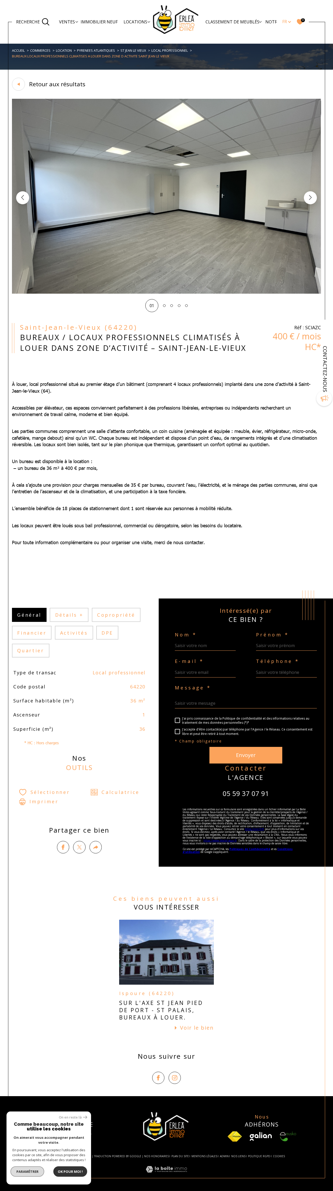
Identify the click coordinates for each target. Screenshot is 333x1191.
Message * (193, 687)
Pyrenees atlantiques (96, 50)
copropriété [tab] (116, 615)
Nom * (186, 634)
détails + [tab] (69, 615)
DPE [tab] (107, 633)
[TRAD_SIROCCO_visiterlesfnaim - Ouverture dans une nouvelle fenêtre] (235, 1136)
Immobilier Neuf (99, 22)
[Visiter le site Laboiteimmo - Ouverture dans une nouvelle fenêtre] (166, 1175)
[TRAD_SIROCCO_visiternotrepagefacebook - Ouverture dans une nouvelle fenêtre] (158, 1078)
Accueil (18, 50)
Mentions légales (204, 1156)
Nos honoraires (156, 1156)
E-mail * (189, 661)
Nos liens (238, 1156)
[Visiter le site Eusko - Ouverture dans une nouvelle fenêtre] (288, 1136)
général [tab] (29, 615)
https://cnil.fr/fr (254, 829)
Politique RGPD (259, 1156)
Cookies (279, 1156)
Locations (135, 22)
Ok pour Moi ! (70, 1171)
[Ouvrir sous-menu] (77, 21)
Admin (224, 1156)
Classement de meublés (232, 22)
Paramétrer (27, 1171)
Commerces (40, 50)
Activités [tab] (74, 633)
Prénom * (272, 634)
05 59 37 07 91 (246, 793)
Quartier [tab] (30, 650)
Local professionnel (169, 50)
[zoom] (166, 292)
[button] (310, 197)
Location (64, 50)
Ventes (67, 22)
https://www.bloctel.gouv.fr (220, 840)
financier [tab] (31, 633)
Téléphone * (277, 661)
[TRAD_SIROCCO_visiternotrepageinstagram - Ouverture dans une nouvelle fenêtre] (175, 1078)
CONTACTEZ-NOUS (325, 369)
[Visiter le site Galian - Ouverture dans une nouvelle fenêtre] (261, 1136)
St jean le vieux (133, 50)
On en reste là (70, 1117)
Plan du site (180, 1156)
